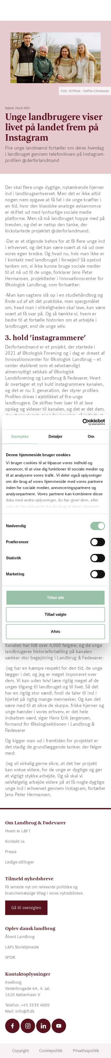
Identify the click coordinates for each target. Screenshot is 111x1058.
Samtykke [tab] (20, 436)
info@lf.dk (24, 1011)
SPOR (10, 957)
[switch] (97, 542)
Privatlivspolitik (86, 1050)
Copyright (20, 1050)
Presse (11, 851)
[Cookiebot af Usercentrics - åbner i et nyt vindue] (82, 422)
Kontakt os (15, 841)
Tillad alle (55, 597)
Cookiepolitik (50, 1050)
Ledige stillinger (19, 862)
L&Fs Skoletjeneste (22, 947)
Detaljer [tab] (56, 436)
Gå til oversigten (26, 907)
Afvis (55, 631)
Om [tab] (91, 436)
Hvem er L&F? (17, 830)
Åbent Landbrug (20, 936)
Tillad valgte (55, 614)
